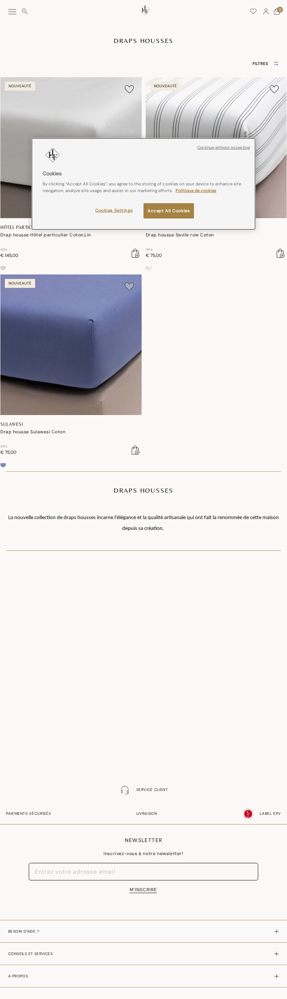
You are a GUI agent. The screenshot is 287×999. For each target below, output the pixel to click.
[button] (266, 11)
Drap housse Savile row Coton (180, 235)
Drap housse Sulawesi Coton (32, 432)
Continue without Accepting (223, 147)
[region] (143, 184)
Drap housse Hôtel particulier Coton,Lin (45, 235)
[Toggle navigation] (12, 11)
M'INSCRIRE (143, 890)
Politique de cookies (196, 190)
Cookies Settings (114, 210)
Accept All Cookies (169, 210)
